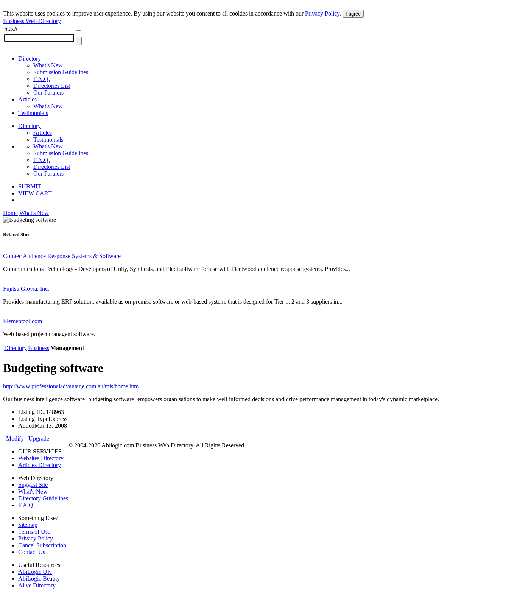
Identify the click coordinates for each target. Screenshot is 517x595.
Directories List (51, 86)
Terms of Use (34, 531)
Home (10, 213)
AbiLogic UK (35, 572)
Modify (13, 438)
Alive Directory (37, 585)
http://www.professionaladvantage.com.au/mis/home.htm (71, 386)
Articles (27, 99)
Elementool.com (22, 321)
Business (38, 348)
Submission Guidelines (60, 72)
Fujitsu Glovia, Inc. (26, 288)
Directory (29, 58)
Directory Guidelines (43, 498)
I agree (353, 14)
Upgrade (37, 438)
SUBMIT (29, 186)
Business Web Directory (32, 21)
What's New (48, 65)
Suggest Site (33, 484)
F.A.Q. (41, 79)
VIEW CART (35, 193)
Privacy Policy (322, 13)
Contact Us (31, 552)
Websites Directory (41, 458)
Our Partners (48, 92)
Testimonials (33, 113)
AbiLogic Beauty (39, 578)
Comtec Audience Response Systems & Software (62, 256)
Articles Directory (39, 465)
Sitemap (27, 525)
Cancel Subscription (42, 545)
